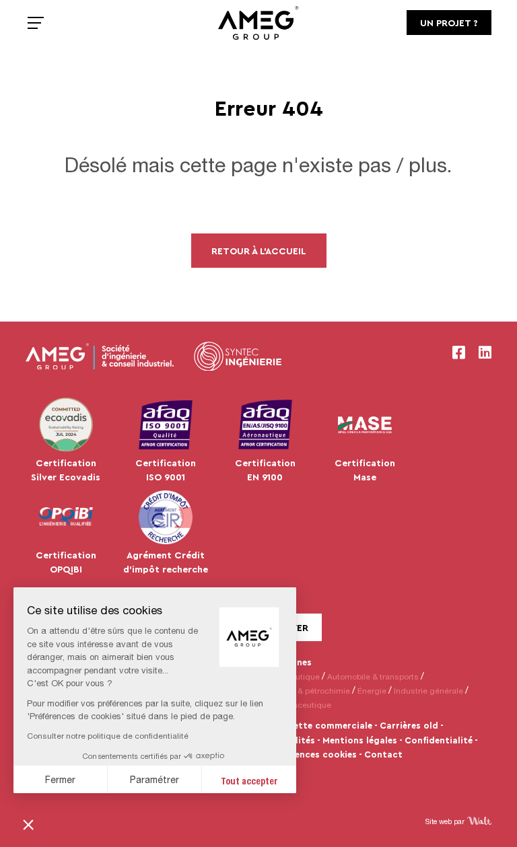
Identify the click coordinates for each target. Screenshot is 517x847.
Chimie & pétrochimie (309, 691)
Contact (383, 754)
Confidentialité (439, 740)
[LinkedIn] (485, 352)
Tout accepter (249, 779)
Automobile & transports (373, 676)
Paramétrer (154, 779)
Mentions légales (359, 740)
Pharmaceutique (300, 705)
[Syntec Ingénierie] (237, 356)
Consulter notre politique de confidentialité (107, 736)
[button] (28, 824)
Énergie (371, 691)
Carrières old (409, 725)
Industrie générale (428, 691)
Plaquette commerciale (320, 725)
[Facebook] (458, 352)
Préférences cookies (313, 754)
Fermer (60, 779)
